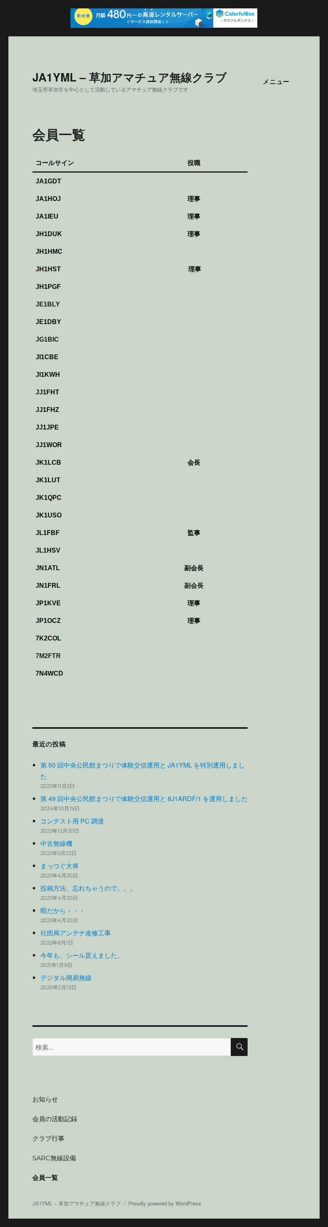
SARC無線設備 (54, 1158)
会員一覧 (45, 1177)
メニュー (276, 81)
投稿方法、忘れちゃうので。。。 (88, 888)
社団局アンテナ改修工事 (75, 932)
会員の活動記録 (54, 1119)
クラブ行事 (48, 1138)
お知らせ (45, 1099)
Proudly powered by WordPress (164, 1203)
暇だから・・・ (62, 910)
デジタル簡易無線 (66, 977)
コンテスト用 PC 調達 (72, 820)
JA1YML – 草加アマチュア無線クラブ (129, 77)
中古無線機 (56, 843)
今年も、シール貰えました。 (82, 955)
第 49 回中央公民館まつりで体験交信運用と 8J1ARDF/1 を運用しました (144, 798)
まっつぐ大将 (59, 865)
